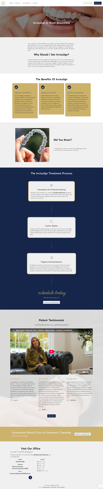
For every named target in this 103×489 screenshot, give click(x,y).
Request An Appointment (82, 434)
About (12, 3)
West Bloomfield (38, 455)
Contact (35, 3)
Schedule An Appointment (51, 302)
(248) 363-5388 (20, 461)
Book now (97, 3)
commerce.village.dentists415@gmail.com (20, 473)
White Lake (45, 455)
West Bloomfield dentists (59, 193)
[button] (18, 3)
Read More (51, 416)
